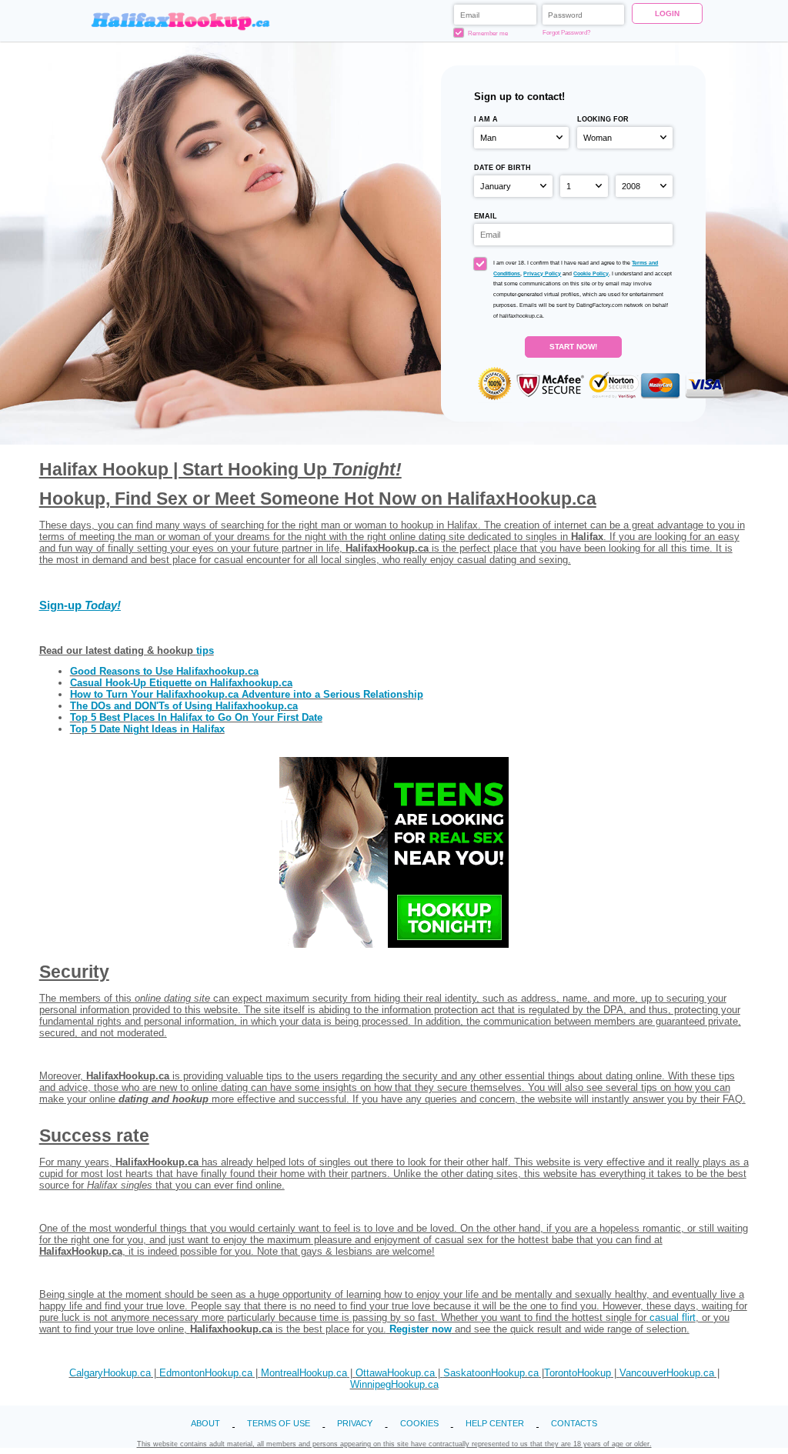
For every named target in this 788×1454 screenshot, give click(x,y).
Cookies (419, 1423)
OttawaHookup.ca (395, 1373)
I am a (486, 119)
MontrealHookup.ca (304, 1373)
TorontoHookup (577, 1373)
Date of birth (502, 167)
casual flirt (672, 1317)
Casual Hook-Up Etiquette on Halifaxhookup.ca (181, 683)
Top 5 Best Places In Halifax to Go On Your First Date (196, 717)
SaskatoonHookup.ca (491, 1373)
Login (667, 13)
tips (205, 650)
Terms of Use (278, 1423)
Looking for (603, 119)
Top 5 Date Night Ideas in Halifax (147, 729)
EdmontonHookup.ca (205, 1373)
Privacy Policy (542, 273)
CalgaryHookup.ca (110, 1373)
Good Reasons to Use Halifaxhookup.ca (164, 671)
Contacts (574, 1423)
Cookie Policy (591, 273)
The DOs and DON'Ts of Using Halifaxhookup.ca (184, 706)
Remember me (487, 33)
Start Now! (573, 346)
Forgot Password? (566, 32)
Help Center (495, 1423)
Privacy (354, 1423)
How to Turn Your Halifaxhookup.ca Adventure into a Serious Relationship (246, 694)
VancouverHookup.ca (666, 1373)
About (205, 1423)
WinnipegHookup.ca (394, 1384)
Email (485, 216)
